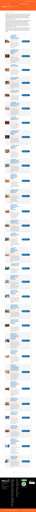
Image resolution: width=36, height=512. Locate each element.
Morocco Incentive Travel (12, 495)
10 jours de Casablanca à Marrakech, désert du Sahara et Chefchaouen (14, 37)
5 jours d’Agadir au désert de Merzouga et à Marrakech (14, 191)
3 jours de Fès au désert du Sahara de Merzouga (14, 91)
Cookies (33, 510)
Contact (15, 6)
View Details (25, 41)
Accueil (7, 11)
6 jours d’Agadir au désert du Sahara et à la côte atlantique (14, 222)
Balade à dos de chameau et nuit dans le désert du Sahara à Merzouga (14, 321)
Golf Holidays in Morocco (12, 498)
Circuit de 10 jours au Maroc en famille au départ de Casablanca (14, 352)
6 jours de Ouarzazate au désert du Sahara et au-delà (14, 234)
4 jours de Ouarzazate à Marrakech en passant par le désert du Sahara (14, 176)
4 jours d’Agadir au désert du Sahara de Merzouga (14, 147)
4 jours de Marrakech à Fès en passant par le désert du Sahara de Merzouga (14, 161)
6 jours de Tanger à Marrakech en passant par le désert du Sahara (14, 250)
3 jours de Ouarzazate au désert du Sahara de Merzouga (14, 118)
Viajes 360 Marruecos (14, 510)
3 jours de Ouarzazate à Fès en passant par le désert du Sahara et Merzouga (14, 104)
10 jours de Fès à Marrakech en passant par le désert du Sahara (14, 51)
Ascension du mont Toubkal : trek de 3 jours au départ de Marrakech (14, 292)
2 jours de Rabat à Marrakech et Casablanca (14, 78)
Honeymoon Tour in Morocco (12, 502)
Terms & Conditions (24, 510)
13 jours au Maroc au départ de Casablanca (14, 65)
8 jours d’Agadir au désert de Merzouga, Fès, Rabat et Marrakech (14, 277)
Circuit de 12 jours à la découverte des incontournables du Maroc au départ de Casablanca (14, 384)
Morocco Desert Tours (12, 505)
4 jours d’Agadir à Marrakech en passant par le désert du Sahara (14, 132)
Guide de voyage (10, 6)
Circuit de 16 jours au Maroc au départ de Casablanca (14, 427)
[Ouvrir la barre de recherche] (7, 9)
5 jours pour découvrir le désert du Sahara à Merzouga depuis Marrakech (14, 207)
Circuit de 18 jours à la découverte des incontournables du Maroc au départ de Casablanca (14, 441)
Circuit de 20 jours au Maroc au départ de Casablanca (14, 457)
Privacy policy (29, 510)
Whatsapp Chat (24, 480)
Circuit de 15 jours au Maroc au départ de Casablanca (14, 413)
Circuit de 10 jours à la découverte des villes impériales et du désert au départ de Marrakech (14, 336)
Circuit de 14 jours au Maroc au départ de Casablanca (14, 399)
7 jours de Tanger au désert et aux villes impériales (15, 264)
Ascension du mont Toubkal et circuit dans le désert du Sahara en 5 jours (14, 306)
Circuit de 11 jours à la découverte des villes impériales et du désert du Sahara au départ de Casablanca (14, 367)
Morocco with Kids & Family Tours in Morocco (12, 486)
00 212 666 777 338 (31, 1)
